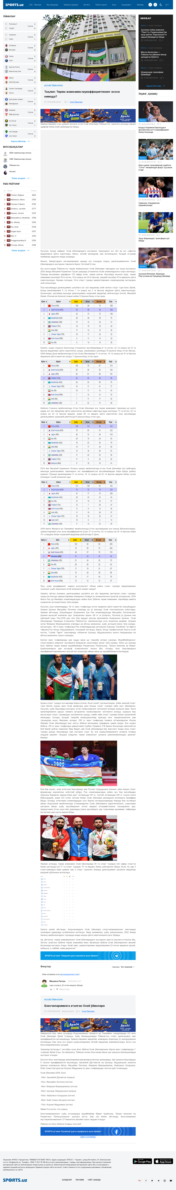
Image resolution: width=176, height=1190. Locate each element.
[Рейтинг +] (51, 989)
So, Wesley (14, 222)
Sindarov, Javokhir (17, 209)
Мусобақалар (52, 5)
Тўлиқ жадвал (18, 178)
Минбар (140, 5)
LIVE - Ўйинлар (35, 5)
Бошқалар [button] (126, 5)
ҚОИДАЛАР (67, 1180)
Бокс (114, 5)
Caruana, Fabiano (16, 204)
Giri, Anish (13, 227)
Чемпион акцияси (71, 5)
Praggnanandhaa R (17, 240)
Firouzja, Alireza (15, 245)
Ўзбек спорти (101, 5)
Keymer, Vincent (16, 213)
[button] (155, 4)
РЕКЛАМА (80, 1180)
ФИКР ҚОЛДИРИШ (88, 1137)
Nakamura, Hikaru (16, 200)
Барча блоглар (154, 86)
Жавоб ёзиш (64, 989)
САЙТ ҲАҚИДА (94, 1180)
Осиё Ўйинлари (76, 102)
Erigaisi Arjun (14, 231)
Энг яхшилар (127, 967)
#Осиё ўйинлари (53, 85)
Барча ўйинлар (18, 141)
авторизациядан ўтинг (69, 974)
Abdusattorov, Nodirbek (19, 218)
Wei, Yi (12, 236)
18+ (139, 1181)
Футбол (87, 5)
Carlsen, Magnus (16, 195)
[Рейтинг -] (57, 989)
